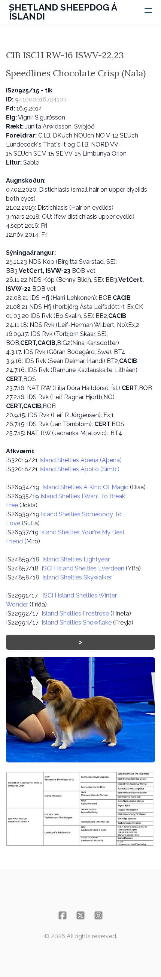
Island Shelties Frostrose (75, 613)
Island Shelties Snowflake (77, 622)
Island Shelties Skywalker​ (77, 577)
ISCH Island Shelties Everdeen (83, 568)
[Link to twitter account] (80, 915)
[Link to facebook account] (62, 915)
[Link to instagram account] (98, 915)
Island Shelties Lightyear (76, 559)
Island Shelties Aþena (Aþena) (80, 460)
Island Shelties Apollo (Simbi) (79, 469)
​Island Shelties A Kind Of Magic (85, 487)
